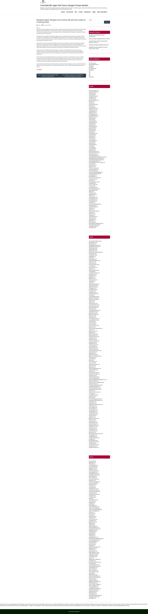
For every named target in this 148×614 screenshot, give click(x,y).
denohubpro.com (93, 338)
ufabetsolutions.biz (93, 133)
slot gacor (88, 605)
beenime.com (92, 390)
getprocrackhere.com (94, 418)
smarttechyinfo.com (93, 285)
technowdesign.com (93, 171)
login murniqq (52, 605)
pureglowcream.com (93, 537)
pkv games (39, 69)
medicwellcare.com (93, 370)
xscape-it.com (92, 166)
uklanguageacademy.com (95, 245)
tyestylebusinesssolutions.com (96, 400)
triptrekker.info (92, 359)
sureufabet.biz (92, 139)
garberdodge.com (93, 476)
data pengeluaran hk (93, 64)
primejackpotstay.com (94, 437)
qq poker (71, 605)
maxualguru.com (92, 288)
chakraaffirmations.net (94, 273)
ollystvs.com (92, 329)
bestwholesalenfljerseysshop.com (96, 159)
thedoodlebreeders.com (94, 189)
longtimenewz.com (93, 426)
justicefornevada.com (94, 314)
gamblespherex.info (93, 354)
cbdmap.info (92, 257)
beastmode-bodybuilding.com (96, 252)
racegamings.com (93, 436)
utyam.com (91, 209)
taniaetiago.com (92, 219)
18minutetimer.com (93, 303)
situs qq (26, 604)
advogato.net (92, 502)
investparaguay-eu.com (94, 182)
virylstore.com (92, 486)
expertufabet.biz (92, 121)
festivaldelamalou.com (94, 473)
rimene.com (91, 558)
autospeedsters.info (93, 347)
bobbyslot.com (92, 278)
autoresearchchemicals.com (95, 595)
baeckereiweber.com (94, 90)
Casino (81, 12)
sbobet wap (18, 605)
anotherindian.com (93, 216)
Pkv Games (69, 12)
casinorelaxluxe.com (93, 413)
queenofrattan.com (93, 335)
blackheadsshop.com (94, 381)
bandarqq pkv (24, 605)
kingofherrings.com (93, 530)
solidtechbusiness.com (94, 377)
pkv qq (8, 604)
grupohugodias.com (93, 190)
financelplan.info (92, 253)
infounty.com (92, 180)
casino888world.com (93, 395)
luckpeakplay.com (93, 429)
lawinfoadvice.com (93, 198)
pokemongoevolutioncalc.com (96, 433)
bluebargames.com (93, 472)
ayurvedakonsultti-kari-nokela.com (97, 162)
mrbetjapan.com (93, 531)
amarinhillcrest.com (93, 499)
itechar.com (91, 101)
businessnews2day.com (94, 372)
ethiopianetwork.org (93, 311)
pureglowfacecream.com (95, 529)
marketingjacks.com (93, 587)
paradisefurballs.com (94, 293)
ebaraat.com (92, 105)
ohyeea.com (92, 212)
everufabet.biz (92, 147)
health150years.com (93, 488)
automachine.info (93, 346)
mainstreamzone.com (94, 306)
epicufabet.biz (92, 143)
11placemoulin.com (93, 280)
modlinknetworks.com (94, 425)
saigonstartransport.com (94, 547)
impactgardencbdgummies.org (96, 223)
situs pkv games (92, 68)
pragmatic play (78, 604)
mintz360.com (92, 281)
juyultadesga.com (93, 176)
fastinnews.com (92, 419)
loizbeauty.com (92, 517)
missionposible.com (93, 583)
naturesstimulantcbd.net (94, 225)
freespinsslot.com (93, 292)
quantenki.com (92, 367)
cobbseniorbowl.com (94, 169)
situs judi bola (61, 604)
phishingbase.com (93, 435)
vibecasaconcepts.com (94, 364)
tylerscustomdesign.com (94, 481)
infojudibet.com (92, 256)
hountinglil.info (92, 271)
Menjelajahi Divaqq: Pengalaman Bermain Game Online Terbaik (98, 48)
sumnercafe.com (93, 201)
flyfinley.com (92, 268)
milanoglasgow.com (93, 567)
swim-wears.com (93, 477)
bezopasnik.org (92, 544)
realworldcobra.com (93, 345)
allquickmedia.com (93, 526)
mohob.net (91, 282)
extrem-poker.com (93, 184)
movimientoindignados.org (95, 204)
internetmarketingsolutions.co (96, 328)
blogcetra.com (92, 327)
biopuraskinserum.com (94, 552)
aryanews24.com (93, 165)
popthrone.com (92, 262)
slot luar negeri (53, 604)
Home (63, 12)
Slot (76, 12)
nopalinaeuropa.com (93, 226)
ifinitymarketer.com (93, 422)
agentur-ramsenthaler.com (95, 356)
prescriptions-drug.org (94, 490)
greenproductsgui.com (94, 298)
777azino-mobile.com (94, 168)
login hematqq (59, 605)
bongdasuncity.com (93, 289)
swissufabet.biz (92, 125)
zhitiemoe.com (92, 213)
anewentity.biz (92, 533)
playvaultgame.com (93, 440)
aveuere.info (91, 295)
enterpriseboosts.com (94, 506)
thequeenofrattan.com (94, 336)
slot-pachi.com (92, 291)
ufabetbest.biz (92, 137)
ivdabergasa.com (93, 175)
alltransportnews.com (94, 151)
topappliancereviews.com (95, 588)
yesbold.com (92, 103)
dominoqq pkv (14, 604)
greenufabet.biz (92, 128)
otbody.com (91, 512)
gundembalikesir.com (94, 100)
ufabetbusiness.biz (93, 126)
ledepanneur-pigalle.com (94, 559)
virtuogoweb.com (93, 111)
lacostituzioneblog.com (94, 211)
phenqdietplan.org (93, 200)
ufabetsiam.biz (92, 123)
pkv (90, 72)
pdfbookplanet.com (93, 334)
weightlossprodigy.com (94, 284)
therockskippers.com (94, 572)
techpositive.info (92, 323)
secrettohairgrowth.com (94, 540)
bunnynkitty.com (93, 542)
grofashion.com (92, 432)
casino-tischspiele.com (94, 511)
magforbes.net (92, 495)
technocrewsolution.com (94, 491)
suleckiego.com (92, 598)
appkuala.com (92, 534)
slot (83, 604)
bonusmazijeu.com (93, 407)
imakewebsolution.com (94, 264)
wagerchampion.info (93, 349)
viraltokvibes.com (93, 493)
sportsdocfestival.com (94, 444)
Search (90, 20)
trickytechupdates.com (94, 590)
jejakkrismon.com (93, 522)
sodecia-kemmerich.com (94, 392)
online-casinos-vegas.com (95, 584)
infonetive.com (92, 549)
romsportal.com (92, 443)
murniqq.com (31, 605)
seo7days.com (92, 535)
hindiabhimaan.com (93, 591)
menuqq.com (3, 604)
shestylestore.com (93, 446)
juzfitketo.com (92, 220)
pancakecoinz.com (93, 267)
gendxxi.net (91, 360)
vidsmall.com (92, 371)
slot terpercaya (92, 63)
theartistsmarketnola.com (95, 562)
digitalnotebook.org (93, 286)
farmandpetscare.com (94, 318)
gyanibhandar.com (93, 116)
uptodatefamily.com (93, 207)
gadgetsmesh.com (93, 313)
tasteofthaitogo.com (93, 541)
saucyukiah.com (92, 461)
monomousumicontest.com (95, 350)
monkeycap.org (92, 497)
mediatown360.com (93, 580)
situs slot (72, 604)
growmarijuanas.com (93, 307)
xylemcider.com (92, 218)
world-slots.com (92, 263)
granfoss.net (92, 573)
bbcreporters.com (93, 154)
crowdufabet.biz (92, 148)
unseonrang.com (93, 324)
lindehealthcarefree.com (94, 246)
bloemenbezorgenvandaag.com (96, 538)
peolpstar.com (92, 480)
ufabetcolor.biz (92, 129)
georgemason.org (93, 242)
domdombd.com (92, 415)
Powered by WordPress (74, 611)
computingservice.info (94, 320)
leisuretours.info (92, 316)
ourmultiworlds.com (93, 465)
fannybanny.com (93, 421)
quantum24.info (92, 365)
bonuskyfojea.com (93, 408)
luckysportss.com (93, 428)
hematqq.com (38, 605)
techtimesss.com (93, 484)
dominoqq (91, 66)
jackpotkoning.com (93, 424)
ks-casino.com (92, 186)
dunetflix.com (92, 202)
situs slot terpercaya (102, 604)
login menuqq (45, 605)
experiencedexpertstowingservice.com (98, 379)
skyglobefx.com (92, 353)
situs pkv (47, 604)
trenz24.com (92, 515)
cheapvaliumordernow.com (95, 389)
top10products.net (93, 249)
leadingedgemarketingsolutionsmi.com (98, 157)
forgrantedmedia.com (94, 479)
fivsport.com (92, 195)
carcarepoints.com (93, 187)
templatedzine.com (93, 197)
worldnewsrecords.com (94, 374)
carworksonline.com (93, 483)
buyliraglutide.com (93, 114)
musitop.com (92, 208)
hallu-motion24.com (93, 570)
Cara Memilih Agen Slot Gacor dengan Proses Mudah (64, 5)
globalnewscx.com (93, 331)
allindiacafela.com (93, 574)
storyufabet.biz (92, 141)
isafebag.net (92, 504)
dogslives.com (92, 332)
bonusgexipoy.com (93, 411)
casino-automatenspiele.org (95, 509)
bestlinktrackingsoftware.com (96, 404)
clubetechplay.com (93, 414)
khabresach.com (93, 592)
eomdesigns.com (93, 357)
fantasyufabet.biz (93, 122)
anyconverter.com (93, 519)
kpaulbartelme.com (93, 383)
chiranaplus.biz (92, 563)
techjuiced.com (92, 107)
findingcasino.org (93, 343)
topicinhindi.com (92, 244)
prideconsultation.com (94, 270)
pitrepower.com (92, 578)
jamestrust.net (92, 513)
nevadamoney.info (93, 556)
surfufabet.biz (92, 136)
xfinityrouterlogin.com (94, 585)
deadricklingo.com (93, 352)
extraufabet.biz (92, 130)
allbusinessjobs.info (93, 248)
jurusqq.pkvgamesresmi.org (123, 605)
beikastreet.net (92, 462)
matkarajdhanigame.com (94, 260)
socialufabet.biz (92, 134)
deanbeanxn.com (93, 259)
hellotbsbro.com (92, 317)
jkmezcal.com (92, 397)
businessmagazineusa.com (95, 368)
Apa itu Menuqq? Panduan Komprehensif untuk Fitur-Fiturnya (98, 41)
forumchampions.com (94, 470)
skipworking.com (92, 516)
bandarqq (91, 67)
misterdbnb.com (92, 396)
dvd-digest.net (92, 560)
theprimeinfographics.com (95, 388)
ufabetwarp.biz (92, 118)
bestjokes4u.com (93, 274)
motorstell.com (92, 487)
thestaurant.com (93, 403)
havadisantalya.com (93, 96)
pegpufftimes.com (93, 468)
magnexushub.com (93, 110)
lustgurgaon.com (93, 275)
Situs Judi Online (102, 12)
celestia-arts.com (93, 469)
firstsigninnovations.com (94, 475)
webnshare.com (92, 309)
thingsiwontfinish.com (94, 447)
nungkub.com (92, 215)
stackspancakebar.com (94, 565)
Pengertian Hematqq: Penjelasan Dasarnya (98, 45)
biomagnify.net (92, 227)
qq (89, 71)
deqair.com (91, 191)
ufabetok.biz (91, 146)
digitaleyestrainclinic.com (94, 581)
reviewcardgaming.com (94, 378)
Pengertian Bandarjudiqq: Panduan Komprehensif (96, 35)
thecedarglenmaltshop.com (95, 241)
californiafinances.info (94, 554)
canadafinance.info (93, 555)
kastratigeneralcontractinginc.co (96, 158)
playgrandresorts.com (94, 442)
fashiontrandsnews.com (94, 153)
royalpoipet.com (92, 401)
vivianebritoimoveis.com (94, 494)
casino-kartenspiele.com (94, 508)
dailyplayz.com (92, 417)
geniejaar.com (92, 277)
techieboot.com (92, 98)
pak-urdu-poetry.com (94, 325)
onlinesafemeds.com (93, 115)
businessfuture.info (93, 255)
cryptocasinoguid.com (94, 155)
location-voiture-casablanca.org (96, 382)
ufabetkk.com (92, 524)
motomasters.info (93, 361)
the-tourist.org (92, 501)
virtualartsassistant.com (94, 386)
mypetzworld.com (93, 179)
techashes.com (92, 93)
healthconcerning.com (94, 299)
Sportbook (87, 12)
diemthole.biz (92, 523)
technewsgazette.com (94, 527)
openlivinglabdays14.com (94, 161)
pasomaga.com (92, 222)
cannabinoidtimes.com (94, 296)
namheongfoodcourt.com (95, 566)
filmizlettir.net (92, 463)
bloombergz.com (93, 505)
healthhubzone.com (93, 104)
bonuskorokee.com (93, 410)
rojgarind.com (92, 300)
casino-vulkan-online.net (94, 577)
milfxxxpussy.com (93, 205)
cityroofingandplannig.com (95, 173)
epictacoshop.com (93, 551)
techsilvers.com (92, 193)
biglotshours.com (93, 112)
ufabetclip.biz (92, 119)
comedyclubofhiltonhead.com (96, 385)
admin (39, 25)
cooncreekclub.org (93, 466)
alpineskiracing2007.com (94, 576)
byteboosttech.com (93, 108)
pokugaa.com (92, 439)
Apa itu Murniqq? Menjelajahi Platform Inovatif (99, 38)
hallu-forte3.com (93, 569)
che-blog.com (92, 266)
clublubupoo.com (93, 406)
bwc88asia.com (92, 183)
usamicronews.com (93, 431)
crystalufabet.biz (93, 144)
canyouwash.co (92, 94)
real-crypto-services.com (95, 177)
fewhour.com (92, 302)
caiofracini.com (92, 321)
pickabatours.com (93, 250)
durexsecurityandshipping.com (96, 172)
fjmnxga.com (92, 545)
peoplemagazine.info (93, 92)
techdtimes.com (92, 97)
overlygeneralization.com (94, 310)
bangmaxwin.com (93, 548)
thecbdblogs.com (93, 594)
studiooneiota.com (93, 342)
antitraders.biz (92, 164)
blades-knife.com (93, 339)
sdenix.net (91, 498)
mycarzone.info (92, 363)
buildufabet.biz (92, 150)
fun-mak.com (92, 393)
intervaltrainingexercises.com (95, 399)
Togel (93, 12)
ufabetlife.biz (92, 132)
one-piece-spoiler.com (94, 341)
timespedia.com (92, 520)
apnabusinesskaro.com (94, 596)
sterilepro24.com (93, 375)
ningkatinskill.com (93, 194)
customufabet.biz (93, 140)
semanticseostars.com (94, 304)
